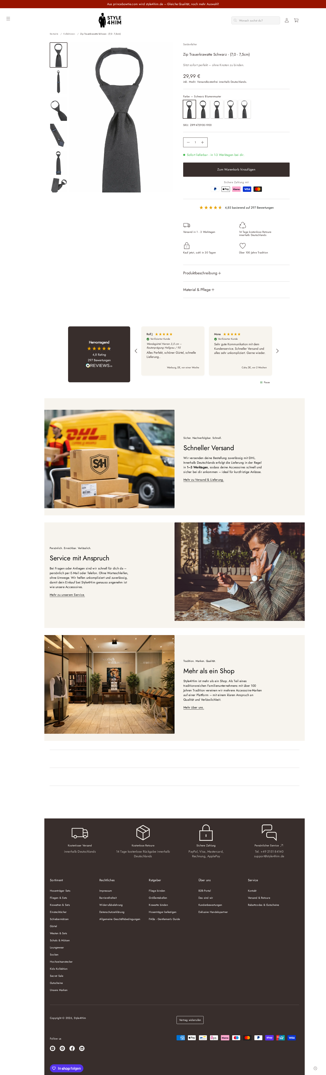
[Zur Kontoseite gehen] (287, 20)
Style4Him (80, 1018)
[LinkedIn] (82, 1048)
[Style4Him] (109, 20)
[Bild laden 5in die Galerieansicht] (58, 163)
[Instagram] (52, 1048)
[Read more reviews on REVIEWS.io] (99, 366)
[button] (296, 20)
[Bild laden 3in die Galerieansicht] (58, 109)
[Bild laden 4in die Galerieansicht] (58, 136)
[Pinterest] (62, 1048)
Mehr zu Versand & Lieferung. (203, 479)
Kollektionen (69, 33)
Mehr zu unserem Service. (67, 594)
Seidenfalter (190, 44)
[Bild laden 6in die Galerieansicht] (58, 185)
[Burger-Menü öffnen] (8, 19)
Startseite (54, 33)
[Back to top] (315, 1068)
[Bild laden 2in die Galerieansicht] (58, 82)
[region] (206, 351)
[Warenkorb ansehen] (296, 20)
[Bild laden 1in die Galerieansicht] (58, 55)
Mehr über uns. (193, 707)
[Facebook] (72, 1048)
